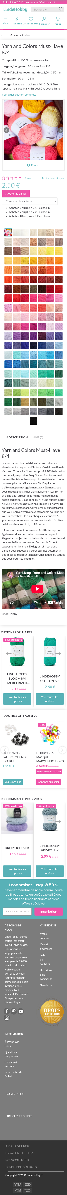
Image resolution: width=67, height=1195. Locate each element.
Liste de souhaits (31, 23)
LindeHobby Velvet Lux (50, 848)
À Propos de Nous (12, 1044)
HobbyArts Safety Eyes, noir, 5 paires (16, 757)
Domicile (17, 23)
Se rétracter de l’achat (13, 1074)
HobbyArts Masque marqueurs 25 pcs (50, 757)
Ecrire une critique (52, 178)
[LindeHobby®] (15, 9)
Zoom (34, 165)
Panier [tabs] (58, 23)
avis (28, 178)
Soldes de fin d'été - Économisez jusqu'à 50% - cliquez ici (29, 2)
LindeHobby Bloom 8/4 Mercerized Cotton (17, 678)
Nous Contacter (17, 1160)
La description (16, 437)
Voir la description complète (19, 94)
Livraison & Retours (11, 1064)
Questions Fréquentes (11, 1054)
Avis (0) (38, 437)
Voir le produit (12, 781)
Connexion (44, 23)
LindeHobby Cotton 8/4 (50, 678)
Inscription (48, 911)
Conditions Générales (21, 1167)
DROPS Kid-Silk (17, 848)
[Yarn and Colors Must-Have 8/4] (33, 130)
